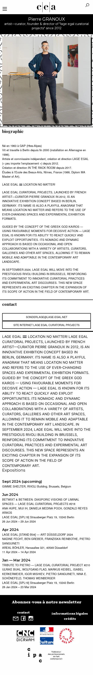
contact (23, 612)
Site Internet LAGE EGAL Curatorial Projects (46, 325)
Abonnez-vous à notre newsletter (46, 602)
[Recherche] (87, 5)
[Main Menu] (5, 9)
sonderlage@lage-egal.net (46, 317)
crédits (70, 619)
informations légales (70, 613)
